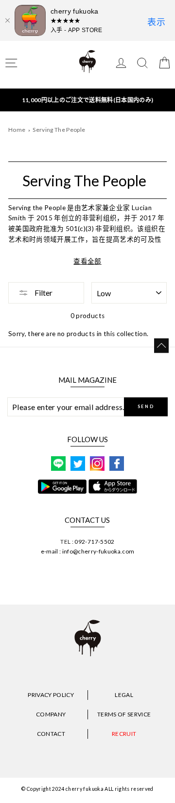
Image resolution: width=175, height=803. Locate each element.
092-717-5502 (94, 541)
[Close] (7, 20)
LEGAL (124, 694)
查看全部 (87, 261)
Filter (42, 292)
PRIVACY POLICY (51, 694)
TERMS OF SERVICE (124, 714)
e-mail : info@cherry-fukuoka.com (88, 551)
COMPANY (51, 714)
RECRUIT (124, 733)
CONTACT (51, 733)
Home (16, 129)
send (146, 406)
